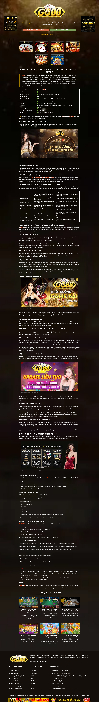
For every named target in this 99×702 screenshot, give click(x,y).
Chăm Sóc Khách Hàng (16, 688)
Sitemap (63, 688)
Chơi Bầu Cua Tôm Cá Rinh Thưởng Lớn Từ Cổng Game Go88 (28, 611)
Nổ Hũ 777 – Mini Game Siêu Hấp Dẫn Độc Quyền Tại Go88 (29, 636)
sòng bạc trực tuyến (41, 332)
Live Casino (34, 673)
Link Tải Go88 (14, 673)
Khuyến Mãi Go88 (15, 683)
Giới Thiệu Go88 (15, 670)
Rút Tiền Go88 (14, 681)
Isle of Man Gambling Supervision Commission (43, 177)
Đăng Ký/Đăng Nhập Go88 (17, 676)
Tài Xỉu (32, 686)
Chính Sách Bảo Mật (57, 686)
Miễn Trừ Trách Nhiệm (57, 683)
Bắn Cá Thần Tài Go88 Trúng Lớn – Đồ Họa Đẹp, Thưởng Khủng (49, 637)
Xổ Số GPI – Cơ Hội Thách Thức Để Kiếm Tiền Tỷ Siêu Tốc (70, 636)
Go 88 (44, 89)
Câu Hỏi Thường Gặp (16, 686)
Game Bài (33, 670)
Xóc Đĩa (33, 688)
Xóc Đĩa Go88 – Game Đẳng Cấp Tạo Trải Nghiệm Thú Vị (49, 610)
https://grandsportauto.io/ (63, 673)
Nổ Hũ (32, 676)
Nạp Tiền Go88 (14, 678)
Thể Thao (33, 681)
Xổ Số (32, 678)
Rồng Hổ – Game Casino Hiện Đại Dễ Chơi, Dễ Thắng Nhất (70, 610)
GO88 (23, 75)
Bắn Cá (33, 683)
